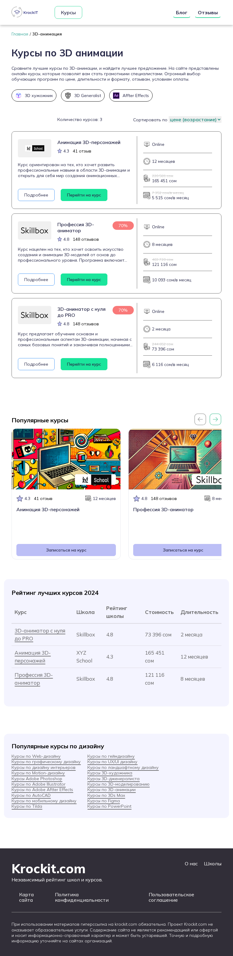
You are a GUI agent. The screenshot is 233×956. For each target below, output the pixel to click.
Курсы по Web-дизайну (36, 756)
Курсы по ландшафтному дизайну (123, 767)
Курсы (68, 12)
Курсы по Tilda (27, 806)
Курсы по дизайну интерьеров (44, 767)
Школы (212, 863)
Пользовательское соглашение (171, 897)
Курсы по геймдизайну (111, 756)
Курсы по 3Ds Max (106, 795)
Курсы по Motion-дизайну (38, 773)
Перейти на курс (84, 195)
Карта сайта (26, 897)
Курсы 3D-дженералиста (113, 778)
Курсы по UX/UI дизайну (112, 761)
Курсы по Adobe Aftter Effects (42, 789)
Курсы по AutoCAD (31, 795)
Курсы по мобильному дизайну (44, 800)
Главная (20, 34)
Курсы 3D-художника (109, 773)
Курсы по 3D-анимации (111, 789)
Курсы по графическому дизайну (46, 761)
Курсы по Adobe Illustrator (39, 784)
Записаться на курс (66, 550)
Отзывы (208, 12)
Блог (181, 12)
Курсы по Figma (103, 800)
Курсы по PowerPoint (109, 806)
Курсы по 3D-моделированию (118, 784)
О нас (191, 863)
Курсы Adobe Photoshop (37, 778)
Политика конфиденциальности (82, 897)
